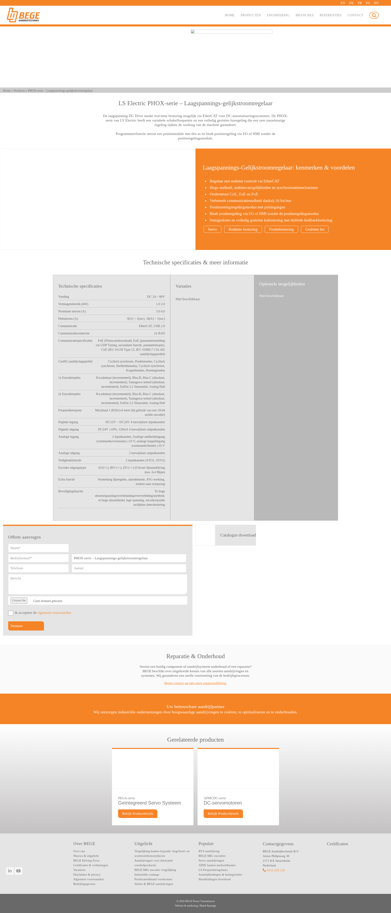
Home (7, 90)
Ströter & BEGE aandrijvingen (153, 884)
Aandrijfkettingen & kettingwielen (220, 874)
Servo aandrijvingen (211, 860)
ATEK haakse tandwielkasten (217, 865)
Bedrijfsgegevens (84, 884)
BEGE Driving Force (86, 860)
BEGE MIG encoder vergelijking (155, 869)
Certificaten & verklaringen (90, 865)
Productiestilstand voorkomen (153, 879)
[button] (374, 15)
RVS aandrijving (209, 851)
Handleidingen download (215, 879)
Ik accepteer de (43, 613)
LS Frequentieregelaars (213, 869)
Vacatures (79, 869)
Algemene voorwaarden (88, 879)
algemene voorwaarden (54, 613)
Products (19, 90)
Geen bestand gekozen (47, 601)
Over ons (79, 851)
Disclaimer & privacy (87, 874)
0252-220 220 (276, 870)
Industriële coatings (146, 874)
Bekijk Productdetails (137, 814)
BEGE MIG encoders (212, 855)
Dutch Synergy (208, 905)
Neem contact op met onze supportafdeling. (195, 683)
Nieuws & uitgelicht (86, 855)
